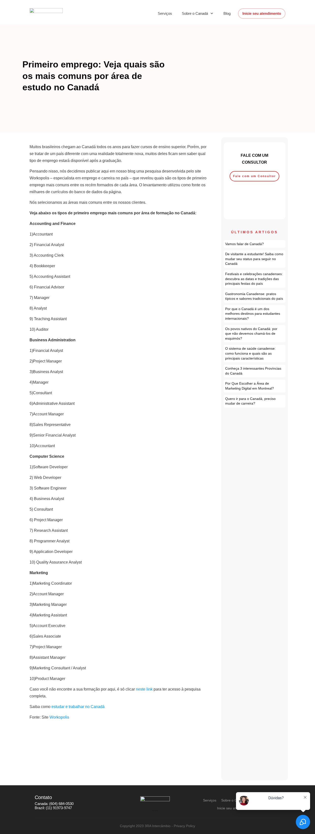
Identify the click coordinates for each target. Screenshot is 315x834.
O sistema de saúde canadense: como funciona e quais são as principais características (255, 353)
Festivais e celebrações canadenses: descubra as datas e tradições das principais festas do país (255, 279)
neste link (145, 689)
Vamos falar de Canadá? (255, 244)
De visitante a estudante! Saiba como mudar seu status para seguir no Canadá (255, 259)
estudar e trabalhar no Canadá (78, 707)
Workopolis (59, 717)
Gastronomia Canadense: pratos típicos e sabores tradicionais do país (255, 296)
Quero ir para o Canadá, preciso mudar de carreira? (255, 401)
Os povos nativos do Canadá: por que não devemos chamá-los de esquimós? (255, 334)
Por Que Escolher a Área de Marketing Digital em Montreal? (255, 386)
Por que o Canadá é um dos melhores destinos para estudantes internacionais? (255, 314)
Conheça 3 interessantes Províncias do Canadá (255, 371)
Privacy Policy (184, 826)
